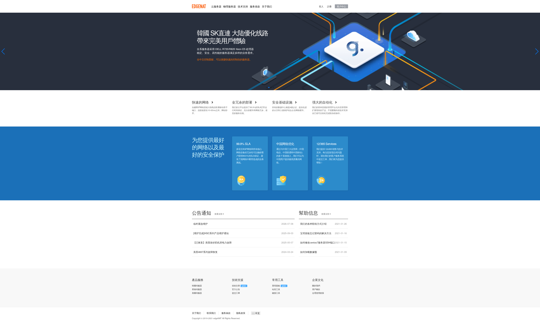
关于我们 (267, 6)
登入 (321, 6)
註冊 (329, 6)
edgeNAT (199, 6)
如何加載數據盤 (308, 252)
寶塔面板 (276, 285)
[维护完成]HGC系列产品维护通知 (211, 233)
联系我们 (211, 313)
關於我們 (316, 285)
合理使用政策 (318, 292)
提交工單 (236, 292)
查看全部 (218, 213)
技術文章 (236, 285)
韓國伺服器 (197, 285)
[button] (3, 51)
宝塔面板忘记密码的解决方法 (315, 233)
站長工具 (276, 289)
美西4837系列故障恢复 (205, 252)
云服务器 (216, 6)
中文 (257, 313)
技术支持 (243, 6)
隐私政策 (240, 313)
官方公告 (236, 289)
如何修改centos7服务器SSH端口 (317, 242)
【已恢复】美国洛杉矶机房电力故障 (212, 242)
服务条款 (255, 6)
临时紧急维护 (200, 223)
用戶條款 (316, 289)
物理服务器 (229, 6)
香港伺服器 (197, 289)
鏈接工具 (276, 292)
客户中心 (341, 6)
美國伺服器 (197, 292)
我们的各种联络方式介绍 (313, 223)
